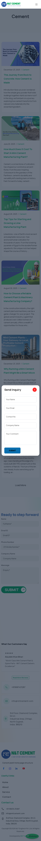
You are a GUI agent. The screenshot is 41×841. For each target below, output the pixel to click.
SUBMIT (12, 450)
